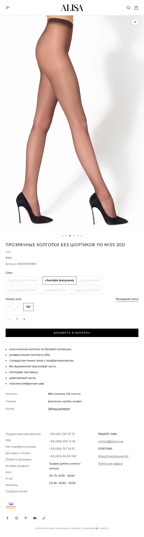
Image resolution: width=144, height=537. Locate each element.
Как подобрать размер (21, 446)
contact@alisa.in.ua (110, 441)
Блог (9, 472)
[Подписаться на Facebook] (7, 518)
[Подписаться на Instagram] (16, 518)
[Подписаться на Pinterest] (25, 518)
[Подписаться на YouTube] (35, 518)
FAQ (8, 440)
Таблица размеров (59, 408)
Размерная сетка (127, 299)
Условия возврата (17, 465)
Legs (8, 252)
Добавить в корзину (72, 332)
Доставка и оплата (18, 453)
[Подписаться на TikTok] (44, 518)
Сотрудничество (16, 491)
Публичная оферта (110, 463)
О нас (9, 478)
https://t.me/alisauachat (113, 456)
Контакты (12, 485)
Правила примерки (19, 459)
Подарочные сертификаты (23, 434)
